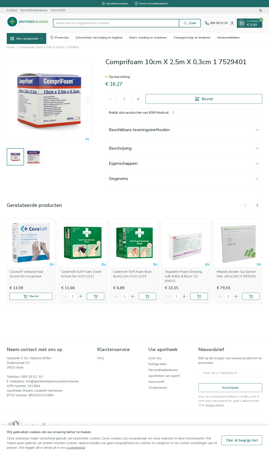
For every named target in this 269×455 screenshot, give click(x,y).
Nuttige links (157, 364)
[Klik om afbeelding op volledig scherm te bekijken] (49, 100)
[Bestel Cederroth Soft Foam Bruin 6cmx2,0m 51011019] (147, 296)
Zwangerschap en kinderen (192, 37)
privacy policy (215, 405)
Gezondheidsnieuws (33, 10)
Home (11, 47)
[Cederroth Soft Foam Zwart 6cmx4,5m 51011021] (83, 243)
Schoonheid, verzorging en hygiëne (99, 37)
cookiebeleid (75, 447)
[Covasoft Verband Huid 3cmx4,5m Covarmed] (31, 243)
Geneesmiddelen (228, 37)
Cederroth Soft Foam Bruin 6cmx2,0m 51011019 (132, 274)
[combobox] (116, 23)
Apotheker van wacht (164, 376)
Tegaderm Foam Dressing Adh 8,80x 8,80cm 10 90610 (183, 276)
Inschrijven (230, 387)
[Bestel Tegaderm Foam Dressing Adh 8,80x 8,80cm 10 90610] (199, 296)
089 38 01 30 (31, 376)
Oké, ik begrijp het (242, 440)
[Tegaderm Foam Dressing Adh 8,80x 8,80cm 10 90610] (186, 243)
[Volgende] (87, 100)
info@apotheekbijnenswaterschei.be (52, 381)
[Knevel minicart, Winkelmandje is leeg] (241, 23)
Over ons (155, 358)
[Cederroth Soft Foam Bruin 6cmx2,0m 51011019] (134, 243)
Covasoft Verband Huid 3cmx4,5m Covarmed (26, 274)
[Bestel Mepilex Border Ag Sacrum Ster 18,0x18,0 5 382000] (251, 296)
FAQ (100, 358)
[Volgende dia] (257, 205)
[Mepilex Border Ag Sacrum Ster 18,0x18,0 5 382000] (238, 243)
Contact (12, 10)
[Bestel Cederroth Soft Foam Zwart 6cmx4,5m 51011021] (95, 296)
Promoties (62, 37)
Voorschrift (58, 10)
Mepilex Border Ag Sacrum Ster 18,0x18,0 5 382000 (236, 274)
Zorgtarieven (157, 387)
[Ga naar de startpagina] (28, 23)
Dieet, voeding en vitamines (148, 37)
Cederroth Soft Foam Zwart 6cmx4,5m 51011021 (81, 274)
